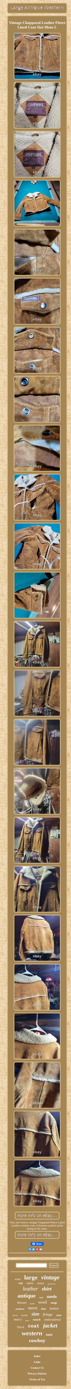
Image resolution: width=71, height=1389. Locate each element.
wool (42, 1302)
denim (40, 1283)
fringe (48, 1314)
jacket (50, 1325)
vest (41, 1297)
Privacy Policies (37, 1373)
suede (52, 1296)
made (32, 1303)
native (30, 1283)
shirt (47, 1289)
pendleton (20, 1309)
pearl (27, 1321)
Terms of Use (37, 1379)
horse (15, 1315)
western (32, 1333)
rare (49, 1334)
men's (18, 1319)
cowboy (37, 1340)
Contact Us (37, 1367)
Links (37, 1362)
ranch (36, 1319)
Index (37, 1356)
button (54, 1308)
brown (21, 1302)
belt (21, 1283)
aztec (59, 1315)
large (31, 1277)
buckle (24, 1315)
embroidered (52, 1319)
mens (33, 1307)
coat (34, 1326)
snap (54, 1302)
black (20, 1327)
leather (30, 1289)
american (52, 1284)
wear (18, 1279)
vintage (50, 1277)
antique (26, 1295)
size (35, 1314)
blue (43, 1308)
